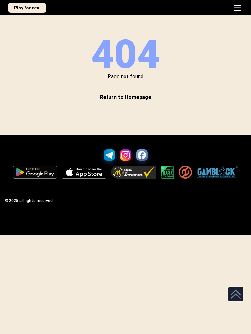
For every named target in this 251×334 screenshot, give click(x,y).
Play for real (27, 7)
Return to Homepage (125, 97)
